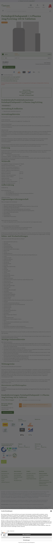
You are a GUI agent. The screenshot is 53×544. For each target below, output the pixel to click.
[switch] (4, 535)
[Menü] (7, 531)
